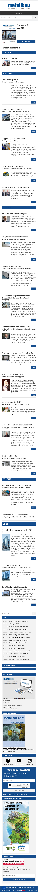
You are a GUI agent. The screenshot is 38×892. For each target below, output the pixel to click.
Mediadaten (6, 700)
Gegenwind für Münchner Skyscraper (17, 632)
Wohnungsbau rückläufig (13, 645)
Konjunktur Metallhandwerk (14, 643)
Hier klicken (20, 786)
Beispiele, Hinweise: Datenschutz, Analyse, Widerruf (15, 794)
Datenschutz (22, 888)
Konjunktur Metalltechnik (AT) (15, 629)
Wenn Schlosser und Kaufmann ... (16, 187)
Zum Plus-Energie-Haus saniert (15, 587)
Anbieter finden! (20, 879)
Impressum (30, 888)
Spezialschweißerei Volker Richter (16, 486)
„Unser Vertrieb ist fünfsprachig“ (19, 329)
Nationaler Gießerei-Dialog (14, 648)
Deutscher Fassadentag (15, 110)
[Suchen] (35, 17)
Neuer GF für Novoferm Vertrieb (15, 640)
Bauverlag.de (33, 890)
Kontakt (11, 888)
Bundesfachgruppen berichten (15, 621)
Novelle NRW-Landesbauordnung (16, 659)
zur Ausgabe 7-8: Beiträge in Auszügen (14, 748)
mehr (33, 68)
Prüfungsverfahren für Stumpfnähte (17, 353)
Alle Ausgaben (26, 41)
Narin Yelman (7, 707)
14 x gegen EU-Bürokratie (13, 624)
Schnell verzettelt (9, 58)
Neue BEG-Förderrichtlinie (14, 656)
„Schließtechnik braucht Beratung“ (18, 427)
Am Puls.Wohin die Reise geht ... (15, 214)
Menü (20, 13)
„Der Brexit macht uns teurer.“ (18, 515)
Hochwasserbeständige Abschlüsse (16, 637)
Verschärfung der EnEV (15, 403)
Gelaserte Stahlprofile (16, 267)
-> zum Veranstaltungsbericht (23, 127)
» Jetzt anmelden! (19, 790)
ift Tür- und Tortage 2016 (13, 375)
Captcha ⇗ (26, 787)
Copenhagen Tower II (16, 566)
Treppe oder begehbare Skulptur (16, 297)
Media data (6, 702)
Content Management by (8, 890)
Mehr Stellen (19, 669)
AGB (16, 888)
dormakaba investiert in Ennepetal (16, 651)
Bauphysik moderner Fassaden (15, 238)
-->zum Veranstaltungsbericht (18, 98)
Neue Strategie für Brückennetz (15, 635)
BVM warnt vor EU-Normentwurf (15, 626)
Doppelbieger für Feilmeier (13, 139)
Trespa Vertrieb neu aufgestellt (15, 653)
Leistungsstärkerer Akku (17, 167)
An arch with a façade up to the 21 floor (17, 531)
